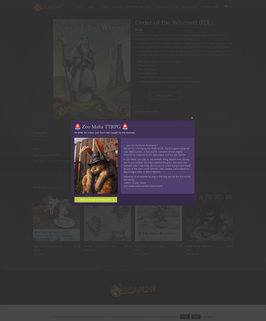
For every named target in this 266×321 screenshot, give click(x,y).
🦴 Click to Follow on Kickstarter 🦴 (96, 199)
